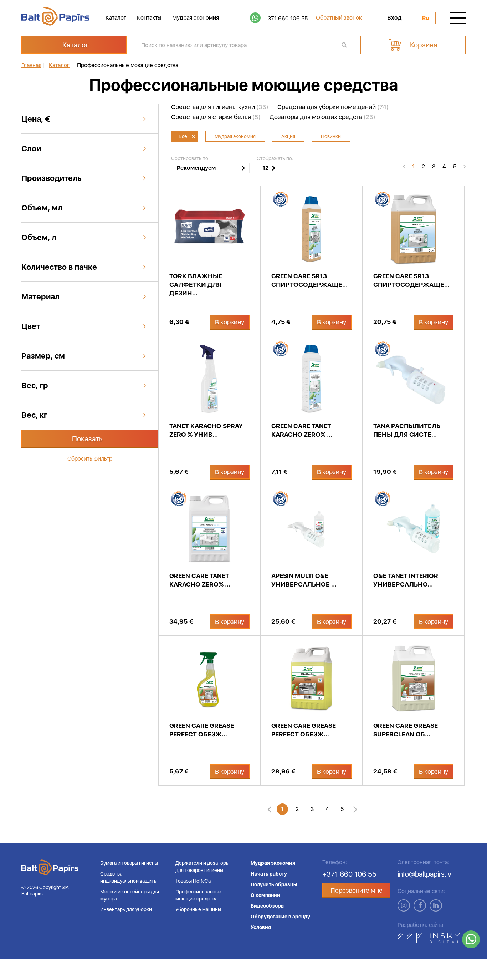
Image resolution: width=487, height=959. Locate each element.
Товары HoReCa (193, 881)
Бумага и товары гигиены (129, 863)
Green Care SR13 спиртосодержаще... (309, 280)
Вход (394, 18)
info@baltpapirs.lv (424, 874)
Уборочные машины (198, 909)
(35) (219, 107)
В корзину (229, 322)
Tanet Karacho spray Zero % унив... (206, 430)
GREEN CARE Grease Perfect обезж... (201, 730)
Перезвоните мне (356, 890)
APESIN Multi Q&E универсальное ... (304, 580)
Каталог (116, 17)
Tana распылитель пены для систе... (406, 430)
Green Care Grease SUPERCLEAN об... (405, 730)
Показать (87, 439)
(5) (216, 117)
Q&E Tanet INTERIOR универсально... (405, 580)
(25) (322, 117)
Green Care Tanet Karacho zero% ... (301, 430)
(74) (333, 107)
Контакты (149, 17)
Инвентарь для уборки (126, 909)
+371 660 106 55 (286, 18)
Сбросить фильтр (89, 458)
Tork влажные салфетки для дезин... (195, 284)
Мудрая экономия (195, 17)
